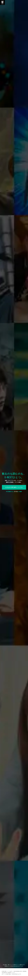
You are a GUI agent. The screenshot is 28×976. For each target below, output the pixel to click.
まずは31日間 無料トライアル (14, 487)
